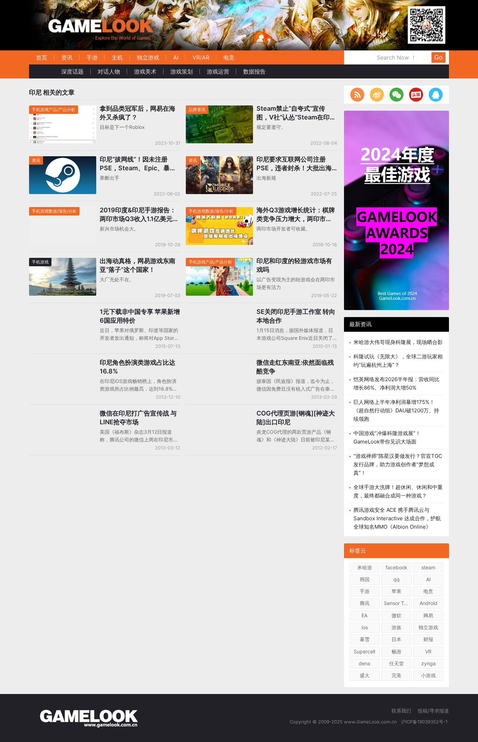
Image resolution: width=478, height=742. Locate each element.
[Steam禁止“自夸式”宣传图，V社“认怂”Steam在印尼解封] (219, 110)
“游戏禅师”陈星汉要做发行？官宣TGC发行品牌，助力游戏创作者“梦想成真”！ (397, 464)
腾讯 (365, 603)
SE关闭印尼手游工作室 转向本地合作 (295, 316)
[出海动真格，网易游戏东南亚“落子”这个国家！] (62, 262)
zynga (428, 663)
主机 (117, 57)
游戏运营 (218, 71)
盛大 (365, 675)
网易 (428, 615)
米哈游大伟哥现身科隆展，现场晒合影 (398, 342)
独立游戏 (148, 57)
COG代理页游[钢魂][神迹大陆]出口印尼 (295, 418)
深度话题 (72, 71)
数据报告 (254, 71)
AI (175, 57)
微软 (396, 615)
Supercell (364, 651)
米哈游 (364, 567)
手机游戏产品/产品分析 (53, 109)
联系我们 (401, 711)
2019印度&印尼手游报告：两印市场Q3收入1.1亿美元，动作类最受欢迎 (139, 214)
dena (364, 663)
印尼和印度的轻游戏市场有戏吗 (294, 265)
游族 (396, 627)
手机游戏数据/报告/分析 (54, 211)
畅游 (396, 651)
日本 (396, 639)
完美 (396, 675)
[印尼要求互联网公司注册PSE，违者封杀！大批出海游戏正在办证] (219, 161)
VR (428, 651)
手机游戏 (40, 261)
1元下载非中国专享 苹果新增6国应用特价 (140, 316)
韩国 (365, 579)
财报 (428, 639)
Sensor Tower (398, 603)
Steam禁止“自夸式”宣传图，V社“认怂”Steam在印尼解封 (296, 113)
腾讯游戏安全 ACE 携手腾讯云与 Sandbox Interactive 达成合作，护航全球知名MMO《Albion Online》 (397, 518)
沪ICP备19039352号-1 (425, 721)
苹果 (396, 591)
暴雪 (365, 639)
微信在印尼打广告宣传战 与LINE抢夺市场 (138, 418)
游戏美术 (145, 71)
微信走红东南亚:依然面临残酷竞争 (295, 367)
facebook (396, 567)
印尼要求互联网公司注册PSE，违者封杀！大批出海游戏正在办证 (294, 164)
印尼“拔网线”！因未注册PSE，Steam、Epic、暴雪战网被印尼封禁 (138, 164)
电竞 (228, 57)
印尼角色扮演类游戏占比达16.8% (137, 367)
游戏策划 (181, 71)
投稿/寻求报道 (433, 711)
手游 (92, 57)
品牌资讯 (197, 109)
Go (438, 57)
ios (364, 627)
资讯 (66, 57)
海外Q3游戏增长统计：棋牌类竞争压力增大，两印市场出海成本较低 (295, 214)
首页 (41, 57)
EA (364, 615)
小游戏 (428, 675)
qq (396, 579)
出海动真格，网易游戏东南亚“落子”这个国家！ (137, 265)
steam (428, 567)
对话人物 (109, 71)
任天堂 (396, 663)
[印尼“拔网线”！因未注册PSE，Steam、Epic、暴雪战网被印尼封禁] (62, 161)
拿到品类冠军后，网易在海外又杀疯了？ (137, 113)
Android (428, 603)
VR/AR (200, 57)
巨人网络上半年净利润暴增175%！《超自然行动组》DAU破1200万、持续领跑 (396, 410)
